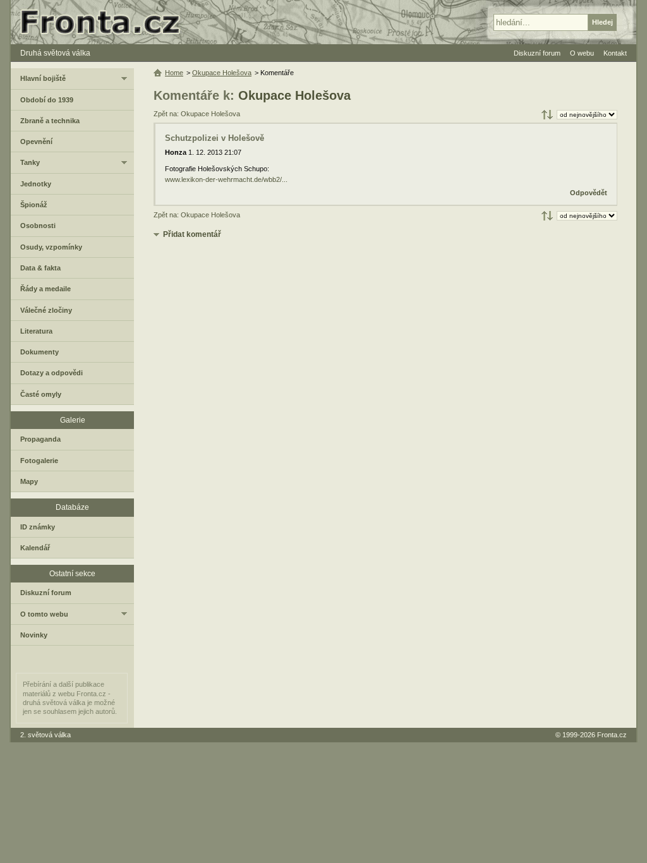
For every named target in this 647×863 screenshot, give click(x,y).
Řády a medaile (45, 289)
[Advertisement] (385, 340)
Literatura (36, 331)
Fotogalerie (39, 460)
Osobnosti (38, 225)
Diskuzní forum (45, 592)
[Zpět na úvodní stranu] (105, 22)
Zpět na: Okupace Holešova (197, 114)
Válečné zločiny (46, 310)
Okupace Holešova (294, 95)
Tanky (30, 162)
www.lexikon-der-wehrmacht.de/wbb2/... (226, 179)
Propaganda (40, 439)
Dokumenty (39, 352)
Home (174, 72)
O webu (582, 53)
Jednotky (35, 184)
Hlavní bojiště (43, 78)
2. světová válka (45, 735)
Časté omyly (40, 394)
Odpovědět (588, 192)
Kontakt (615, 53)
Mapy (29, 481)
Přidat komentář (192, 234)
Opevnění (36, 141)
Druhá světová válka (55, 53)
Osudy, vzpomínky (51, 247)
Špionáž (33, 204)
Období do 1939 (46, 100)
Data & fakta (40, 268)
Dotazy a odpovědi (51, 373)
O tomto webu (44, 614)
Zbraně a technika (50, 120)
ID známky (37, 527)
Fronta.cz (612, 735)
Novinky (33, 635)
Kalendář (35, 548)
